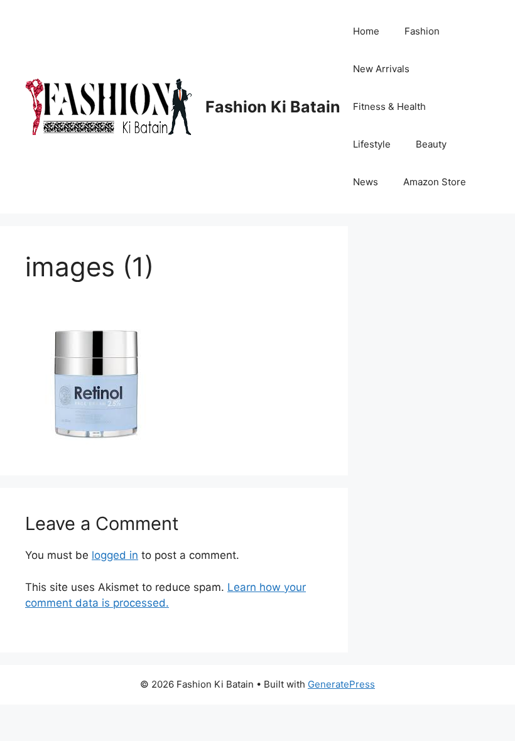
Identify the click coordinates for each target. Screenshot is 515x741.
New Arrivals (381, 69)
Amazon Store (434, 182)
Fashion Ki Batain (272, 106)
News (365, 182)
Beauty (431, 144)
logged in (115, 555)
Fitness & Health (389, 106)
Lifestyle (372, 144)
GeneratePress (341, 684)
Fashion (422, 31)
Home (366, 31)
